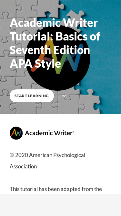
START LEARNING (32, 95)
